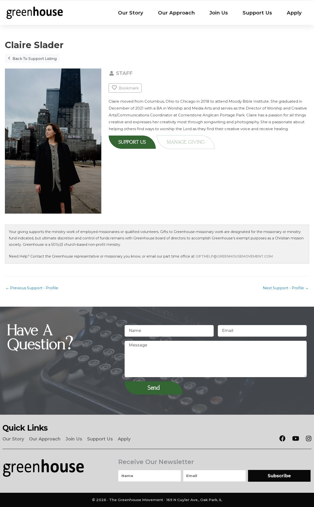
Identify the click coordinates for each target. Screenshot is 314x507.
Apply (294, 13)
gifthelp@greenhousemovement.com (234, 256)
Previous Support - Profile (31, 288)
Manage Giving (186, 142)
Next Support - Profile (286, 288)
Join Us (218, 13)
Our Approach (176, 13)
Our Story (130, 13)
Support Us (257, 13)
